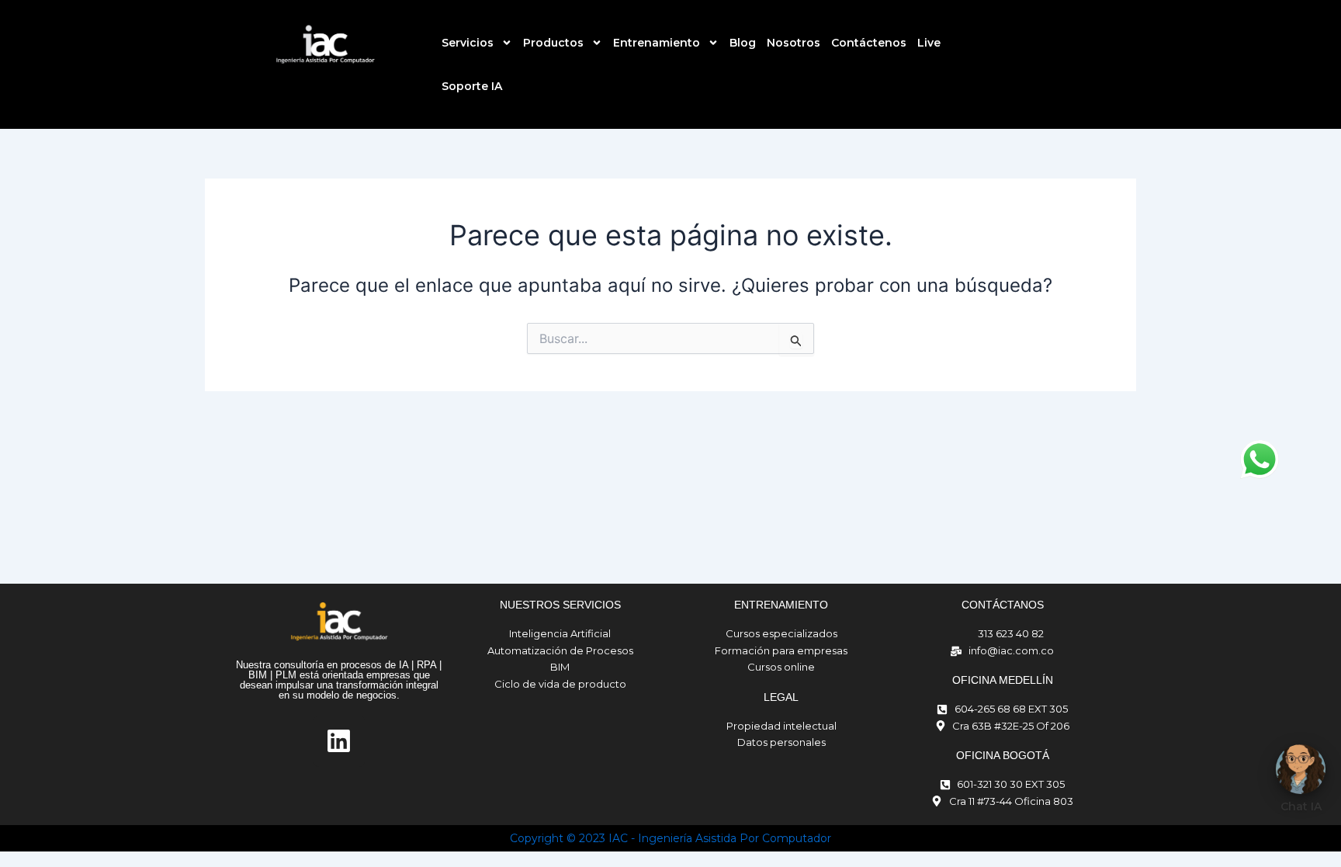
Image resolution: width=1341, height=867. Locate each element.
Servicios (468, 43)
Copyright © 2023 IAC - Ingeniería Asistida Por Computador (670, 838)
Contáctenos (868, 43)
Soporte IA (472, 86)
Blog (742, 43)
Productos (553, 43)
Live (929, 43)
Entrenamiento (656, 43)
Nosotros (793, 43)
